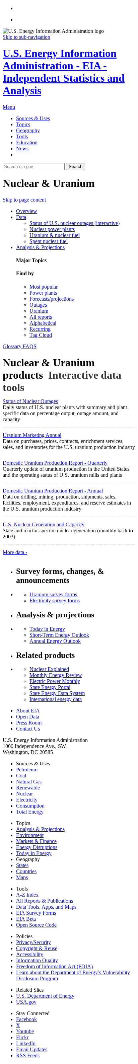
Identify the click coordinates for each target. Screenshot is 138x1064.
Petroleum (27, 769)
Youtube (25, 1031)
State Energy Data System (57, 693)
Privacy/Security (33, 942)
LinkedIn (26, 1043)
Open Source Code (36, 925)
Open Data (27, 716)
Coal (21, 775)
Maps (22, 877)
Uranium (38, 311)
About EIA (28, 710)
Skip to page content (24, 200)
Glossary (13, 346)
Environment (30, 835)
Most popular (43, 287)
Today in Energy (47, 629)
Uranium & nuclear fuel (54, 235)
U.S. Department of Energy (45, 996)
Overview (26, 211)
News (22, 148)
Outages (38, 305)
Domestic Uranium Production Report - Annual (53, 490)
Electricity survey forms (54, 600)
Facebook (26, 1019)
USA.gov (26, 1002)
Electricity (27, 800)
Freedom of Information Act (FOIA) (54, 966)
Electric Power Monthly (54, 681)
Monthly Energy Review (55, 675)
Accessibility (29, 954)
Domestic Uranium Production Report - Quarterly (55, 463)
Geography (28, 130)
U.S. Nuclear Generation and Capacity (43, 524)
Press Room (29, 723)
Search (75, 166)
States (22, 865)
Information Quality (37, 960)
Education (27, 142)
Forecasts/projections (51, 299)
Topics (23, 124)
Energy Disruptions (36, 847)
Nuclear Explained (49, 669)
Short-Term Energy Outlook (59, 635)
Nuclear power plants (52, 229)
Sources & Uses (33, 118)
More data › (15, 552)
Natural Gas (29, 781)
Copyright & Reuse (36, 948)
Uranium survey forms (53, 594)
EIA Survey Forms (36, 913)
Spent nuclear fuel (48, 241)
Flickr (22, 1037)
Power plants (43, 293)
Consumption (30, 806)
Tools (22, 136)
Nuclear (24, 793)
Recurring (40, 329)
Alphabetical (42, 323)
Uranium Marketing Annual (32, 435)
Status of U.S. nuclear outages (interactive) (74, 223)
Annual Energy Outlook (55, 641)
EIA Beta (26, 919)
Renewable (28, 787)
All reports (40, 317)
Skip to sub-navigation (26, 37)
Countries (26, 871)
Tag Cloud (40, 335)
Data (21, 217)
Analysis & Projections (40, 247)
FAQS (30, 346)
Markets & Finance (36, 841)
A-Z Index (27, 895)
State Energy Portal (49, 687)
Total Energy (30, 812)
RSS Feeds (28, 1055)
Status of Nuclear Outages (30, 401)
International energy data (55, 699)
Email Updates (31, 1049)
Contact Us (28, 729)
